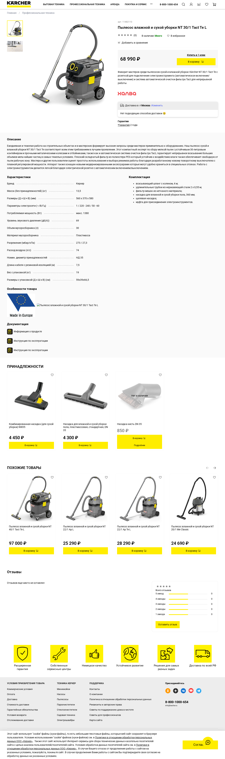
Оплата (11, 694)
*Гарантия (124, 125)
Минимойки (63, 689)
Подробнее (139, 445)
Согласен (200, 744)
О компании (96, 694)
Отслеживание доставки (20, 720)
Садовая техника (66, 715)
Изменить (157, 105)
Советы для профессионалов (105, 715)
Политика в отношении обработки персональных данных (120, 699)
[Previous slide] (30, 64)
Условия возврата (16, 715)
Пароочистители (66, 704)
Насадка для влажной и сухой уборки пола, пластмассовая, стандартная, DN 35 (85, 427)
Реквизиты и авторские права (105, 704)
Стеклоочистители (67, 709)
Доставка (12, 699)
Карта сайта (95, 720)
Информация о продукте (28, 331)
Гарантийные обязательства (22, 709)
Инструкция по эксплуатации (31, 340)
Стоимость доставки (18, 704)
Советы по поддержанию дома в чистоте (111, 709)
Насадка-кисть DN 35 (129, 424)
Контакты (94, 689)
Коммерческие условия (20, 689)
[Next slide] (106, 64)
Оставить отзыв (167, 624)
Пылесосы (62, 699)
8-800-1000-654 (176, 702)
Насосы (61, 694)
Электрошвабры (66, 720)
